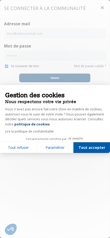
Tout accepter (92, 147)
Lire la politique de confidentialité (29, 131)
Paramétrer (55, 147)
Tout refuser (18, 147)
